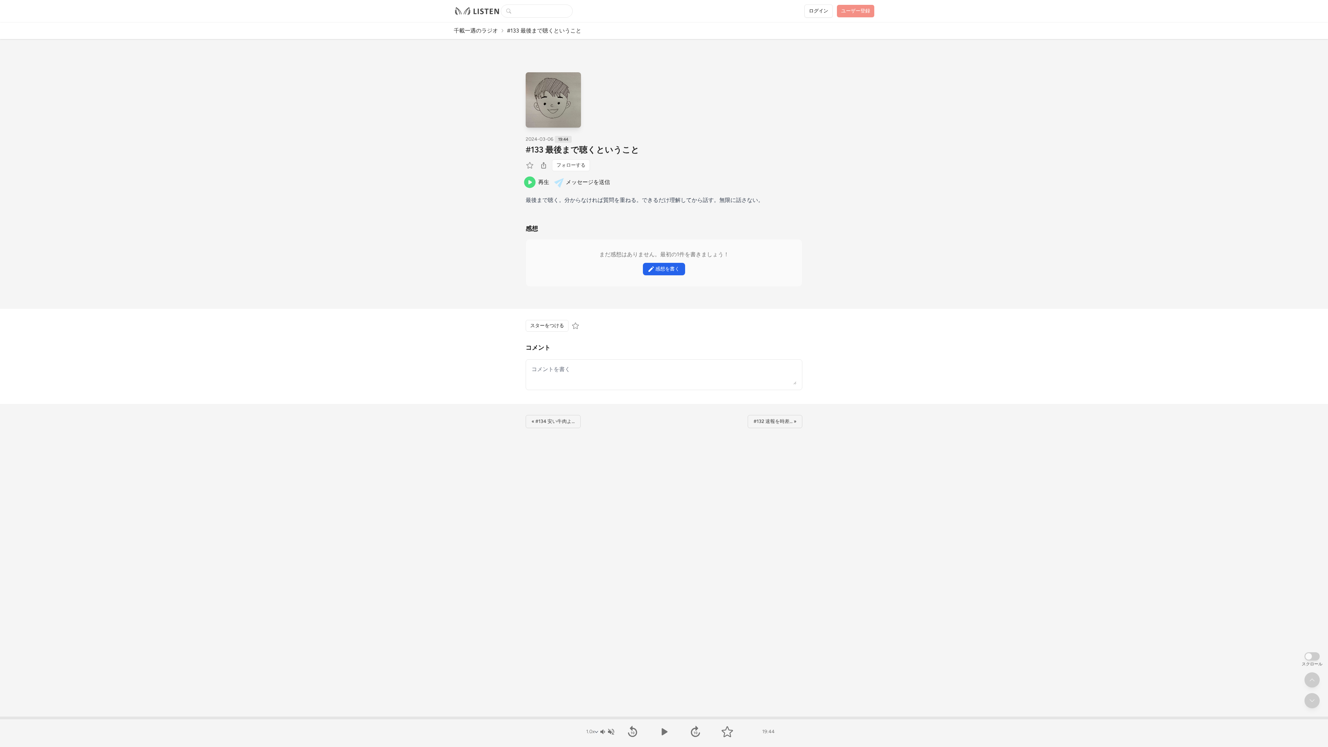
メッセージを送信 (588, 182)
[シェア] (543, 165)
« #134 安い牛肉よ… (553, 421)
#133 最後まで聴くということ (582, 150)
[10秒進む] (695, 731)
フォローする (570, 165)
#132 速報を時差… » (775, 421)
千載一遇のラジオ (476, 30)
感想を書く (667, 269)
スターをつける (547, 326)
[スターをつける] (530, 165)
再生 (543, 182)
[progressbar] (664, 718)
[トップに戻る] (1312, 680)
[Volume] (607, 732)
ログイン (818, 11)
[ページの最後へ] (1312, 700)
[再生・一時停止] (664, 731)
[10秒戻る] (632, 731)
